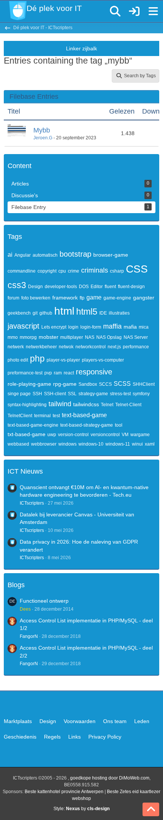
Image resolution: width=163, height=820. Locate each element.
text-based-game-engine (33, 425)
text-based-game (84, 415)
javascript (23, 326)
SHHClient (144, 384)
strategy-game (93, 393)
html (64, 311)
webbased (18, 444)
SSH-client (55, 393)
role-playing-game (29, 384)
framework (65, 298)
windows (67, 444)
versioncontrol (105, 434)
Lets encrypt (53, 327)
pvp (48, 373)
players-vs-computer (103, 360)
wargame (140, 434)
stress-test (120, 393)
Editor (97, 286)
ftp (82, 298)
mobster (48, 337)
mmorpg (28, 337)
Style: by (81, 808)
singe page (19, 393)
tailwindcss (86, 404)
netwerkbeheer (41, 346)
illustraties (119, 313)
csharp (117, 271)
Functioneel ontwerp (44, 601)
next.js (114, 346)
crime (73, 271)
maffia (112, 326)
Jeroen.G (42, 137)
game (94, 297)
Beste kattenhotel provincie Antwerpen (64, 791)
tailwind (60, 404)
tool (118, 425)
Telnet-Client (128, 404)
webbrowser (43, 444)
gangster (143, 298)
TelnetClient (20, 415)
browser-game (110, 255)
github (45, 313)
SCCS (105, 384)
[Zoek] (115, 11)
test (56, 415)
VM (125, 434)
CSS (137, 269)
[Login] (134, 11)
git (35, 313)
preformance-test (25, 373)
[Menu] (153, 11)
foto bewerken (35, 298)
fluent (110, 286)
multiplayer (71, 337)
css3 (17, 285)
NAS (89, 337)
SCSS (122, 383)
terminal (42, 415)
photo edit (18, 360)
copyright (47, 271)
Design (35, 286)
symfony (141, 393)
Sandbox (87, 384)
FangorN (29, 636)
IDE (103, 313)
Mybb (41, 130)
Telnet (107, 404)
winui (137, 444)
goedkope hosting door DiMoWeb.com (109, 778)
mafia (130, 327)
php (37, 358)
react (69, 373)
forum (13, 298)
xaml (150, 444)
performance (136, 346)
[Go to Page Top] (151, 809)
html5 (86, 311)
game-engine (117, 298)
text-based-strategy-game (86, 425)
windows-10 (90, 444)
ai (10, 254)
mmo (13, 337)
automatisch (45, 255)
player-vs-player (63, 360)
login (73, 327)
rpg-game (65, 384)
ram (58, 373)
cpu (62, 271)
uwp (51, 434)
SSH (37, 393)
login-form (90, 327)
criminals (94, 270)
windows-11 (117, 444)
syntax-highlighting (27, 404)
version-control (73, 434)
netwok (66, 346)
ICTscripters (32, 503)
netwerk (16, 346)
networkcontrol (90, 346)
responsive (94, 372)
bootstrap (75, 254)
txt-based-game (26, 434)
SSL (72, 393)
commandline (22, 271)
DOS (84, 286)
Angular (22, 255)
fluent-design (131, 286)
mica (144, 327)
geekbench (19, 313)
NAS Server (136, 337)
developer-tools (61, 286)
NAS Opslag (109, 337)
